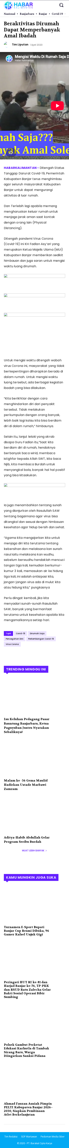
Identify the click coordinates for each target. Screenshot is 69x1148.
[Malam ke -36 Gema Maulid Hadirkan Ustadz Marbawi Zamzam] (34, 757)
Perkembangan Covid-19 (41, 638)
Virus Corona (12, 644)
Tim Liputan (20, 44)
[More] (43, 655)
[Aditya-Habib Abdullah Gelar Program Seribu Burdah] (34, 814)
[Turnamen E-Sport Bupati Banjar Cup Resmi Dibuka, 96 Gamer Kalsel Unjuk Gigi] (34, 904)
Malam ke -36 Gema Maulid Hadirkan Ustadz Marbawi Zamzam (26, 784)
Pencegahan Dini (14, 638)
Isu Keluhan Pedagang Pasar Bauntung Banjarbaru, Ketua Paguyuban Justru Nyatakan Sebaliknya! (26, 725)
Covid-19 (20, 633)
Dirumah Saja (37, 633)
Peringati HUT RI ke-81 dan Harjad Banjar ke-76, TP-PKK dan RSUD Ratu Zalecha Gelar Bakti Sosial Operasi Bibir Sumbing (27, 989)
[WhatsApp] (34, 655)
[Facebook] (8, 655)
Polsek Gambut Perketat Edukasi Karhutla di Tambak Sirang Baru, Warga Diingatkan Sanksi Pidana (26, 1050)
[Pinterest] (25, 655)
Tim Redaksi (10, 1136)
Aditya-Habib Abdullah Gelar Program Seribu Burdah (27, 839)
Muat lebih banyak (33, 850)
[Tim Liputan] (7, 44)
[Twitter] (16, 655)
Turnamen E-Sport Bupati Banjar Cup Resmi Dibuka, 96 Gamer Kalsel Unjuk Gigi (26, 930)
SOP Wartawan (29, 1136)
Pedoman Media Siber (53, 1136)
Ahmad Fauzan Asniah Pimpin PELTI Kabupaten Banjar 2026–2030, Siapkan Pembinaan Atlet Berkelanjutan (28, 1109)
